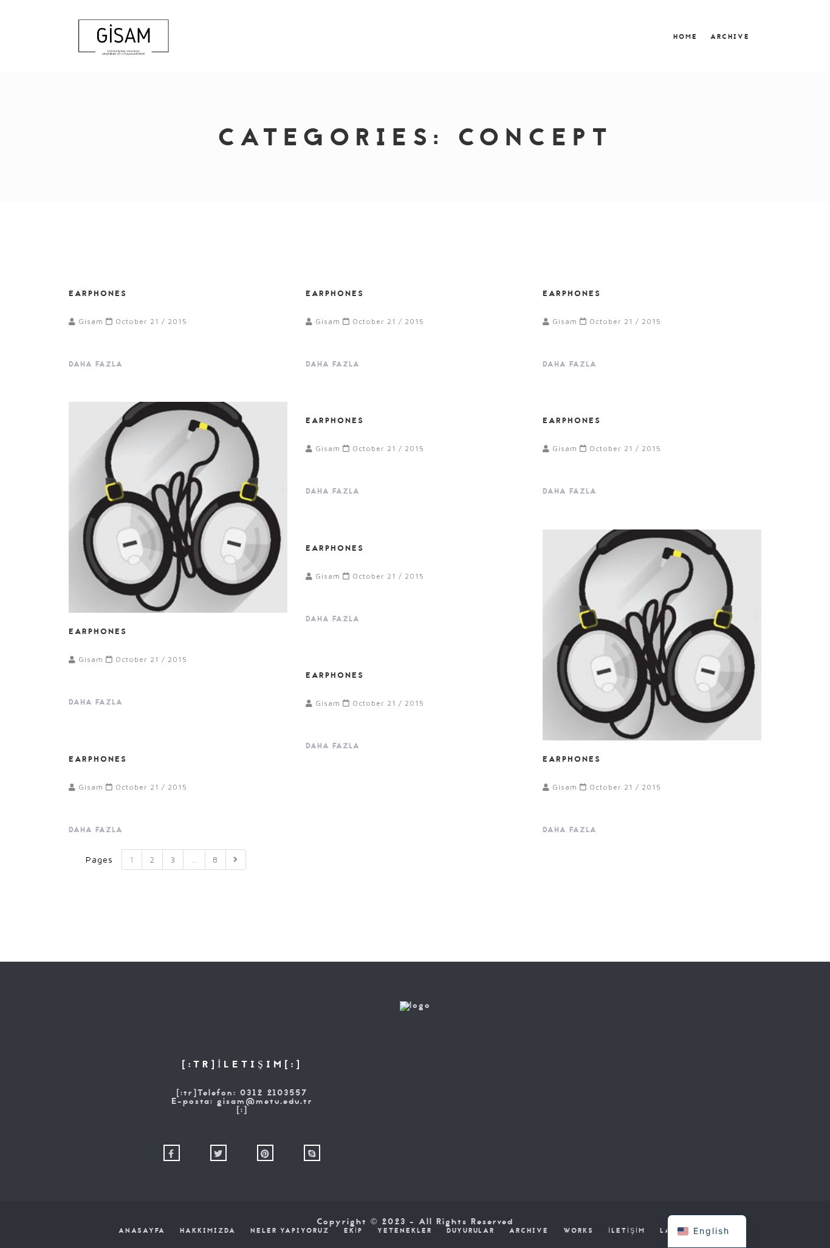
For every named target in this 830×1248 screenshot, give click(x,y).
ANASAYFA (141, 1231)
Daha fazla (97, 364)
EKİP (353, 1231)
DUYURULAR (471, 1231)
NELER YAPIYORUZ (289, 1231)
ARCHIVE (730, 37)
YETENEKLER (404, 1231)
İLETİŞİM (626, 1231)
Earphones (98, 293)
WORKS (578, 1231)
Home (685, 37)
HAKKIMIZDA (208, 1231)
